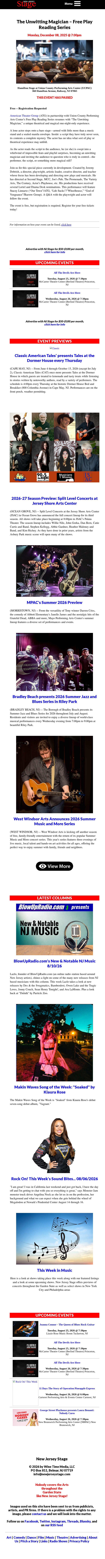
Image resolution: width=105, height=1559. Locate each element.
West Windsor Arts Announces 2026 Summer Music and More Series (55, 821)
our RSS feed (54, 1525)
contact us (39, 1514)
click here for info (54, 252)
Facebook (31, 1521)
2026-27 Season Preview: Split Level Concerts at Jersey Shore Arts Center (55, 501)
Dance (31, 1537)
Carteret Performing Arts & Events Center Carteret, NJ (67, 1397)
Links (44, 1541)
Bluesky (85, 1521)
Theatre (62, 1537)
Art (9, 1537)
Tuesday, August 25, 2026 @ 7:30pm (67, 278)
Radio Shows (58, 1541)
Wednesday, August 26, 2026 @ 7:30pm (67, 298)
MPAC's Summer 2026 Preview (54, 602)
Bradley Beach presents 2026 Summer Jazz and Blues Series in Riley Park (55, 699)
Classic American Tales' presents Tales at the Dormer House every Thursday (54, 358)
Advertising (78, 1537)
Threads (72, 1521)
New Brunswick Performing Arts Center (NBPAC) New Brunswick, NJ (67, 1423)
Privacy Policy (79, 1541)
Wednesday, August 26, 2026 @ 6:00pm (67, 1394)
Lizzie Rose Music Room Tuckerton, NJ (67, 1333)
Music (50, 1537)
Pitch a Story (29, 1541)
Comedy (19, 1537)
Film (41, 1537)
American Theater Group (24, 115)
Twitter (45, 1521)
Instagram (58, 1521)
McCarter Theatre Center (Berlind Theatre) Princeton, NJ (67, 283)
